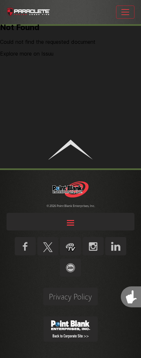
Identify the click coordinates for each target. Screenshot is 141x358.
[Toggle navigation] (125, 12)
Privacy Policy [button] (70, 296)
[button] (70, 149)
